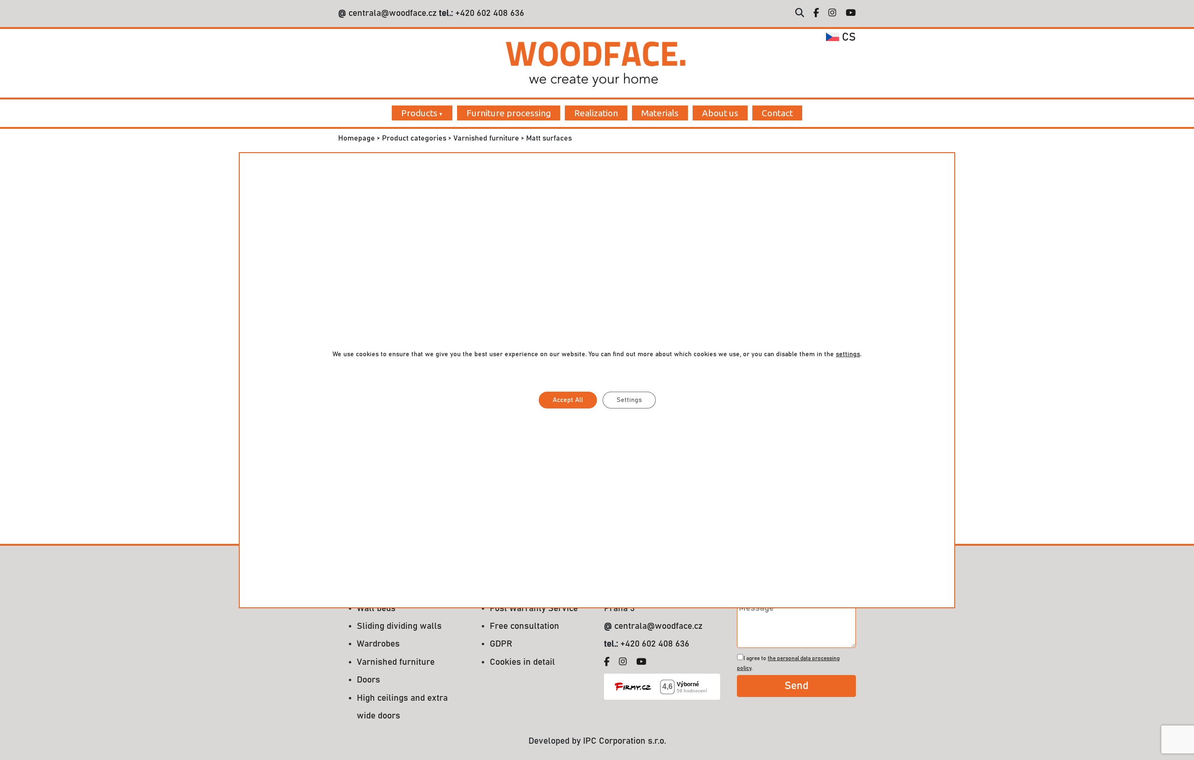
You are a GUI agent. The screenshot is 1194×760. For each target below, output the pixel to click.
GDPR (501, 644)
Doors (368, 680)
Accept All (568, 400)
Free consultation (524, 626)
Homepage (356, 138)
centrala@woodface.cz (392, 13)
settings (848, 354)
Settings (629, 400)
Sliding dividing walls (399, 626)
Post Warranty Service (534, 608)
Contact (777, 113)
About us (720, 113)
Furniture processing (508, 113)
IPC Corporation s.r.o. (624, 741)
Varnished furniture (486, 138)
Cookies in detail (522, 662)
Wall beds (376, 608)
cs (847, 37)
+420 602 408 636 (488, 13)
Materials (660, 113)
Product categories (414, 138)
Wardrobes (378, 644)
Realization (596, 113)
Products (419, 113)
